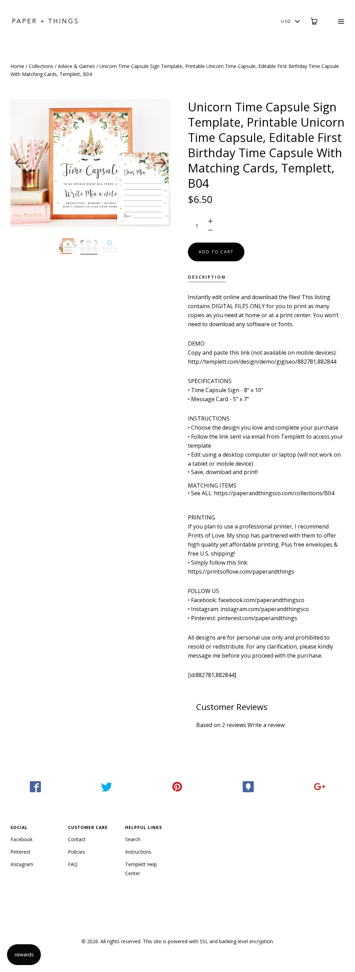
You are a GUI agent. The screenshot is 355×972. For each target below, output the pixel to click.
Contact (77, 839)
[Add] (319, 786)
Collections (41, 66)
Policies (76, 851)
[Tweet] (106, 786)
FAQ (73, 864)
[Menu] (336, 21)
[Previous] (20, 163)
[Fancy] (248, 786)
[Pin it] (177, 786)
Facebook (21, 839)
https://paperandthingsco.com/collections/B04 (274, 493)
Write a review (266, 725)
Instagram (21, 864)
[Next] (160, 163)
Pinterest (20, 851)
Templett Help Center (141, 869)
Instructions (138, 851)
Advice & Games (76, 66)
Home (17, 66)
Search (132, 839)
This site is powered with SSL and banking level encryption (208, 941)
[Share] (35, 786)
